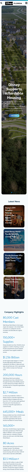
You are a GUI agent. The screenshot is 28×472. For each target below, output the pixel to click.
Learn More (14, 115)
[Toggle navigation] (26, 3)
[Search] (1, 3)
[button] (11, 192)
